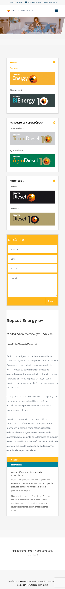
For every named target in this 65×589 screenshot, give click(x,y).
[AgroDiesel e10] (32, 166)
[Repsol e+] (32, 202)
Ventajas (15, 459)
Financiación (17, 464)
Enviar (51, 301)
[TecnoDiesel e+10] (32, 144)
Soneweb (23, 581)
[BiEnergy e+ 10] (32, 106)
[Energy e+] (32, 84)
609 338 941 (16, 2)
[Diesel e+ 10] (32, 224)
